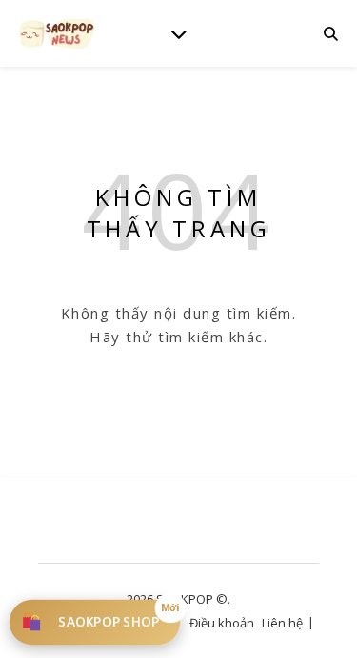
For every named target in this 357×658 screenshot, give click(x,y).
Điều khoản (221, 622)
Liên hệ (282, 622)
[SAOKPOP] (57, 33)
